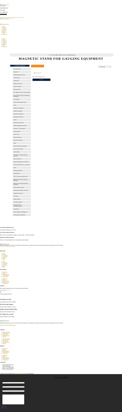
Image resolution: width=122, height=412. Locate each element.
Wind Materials (16, 173)
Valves (14, 167)
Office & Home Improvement (19, 102)
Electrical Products (17, 86)
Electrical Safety (17, 89)
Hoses (14, 105)
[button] (3, 14)
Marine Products (17, 199)
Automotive (15, 71)
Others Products (16, 131)
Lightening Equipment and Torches (21, 161)
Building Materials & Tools (19, 74)
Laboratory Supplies (17, 202)
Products (7, 17)
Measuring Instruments (18, 116)
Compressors (16, 80)
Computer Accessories (18, 193)
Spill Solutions (16, 151)
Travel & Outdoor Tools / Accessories (21, 164)
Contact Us (22, 17)
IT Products (15, 196)
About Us (4, 17)
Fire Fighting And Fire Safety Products (21, 92)
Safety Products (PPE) (18, 149)
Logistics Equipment (17, 111)
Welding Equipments (17, 170)
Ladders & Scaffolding (18, 108)
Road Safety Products (18, 140)
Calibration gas (16, 77)
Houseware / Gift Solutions (19, 128)
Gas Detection (16, 99)
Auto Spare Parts (17, 69)
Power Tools (16, 134)
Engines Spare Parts (17, 83)
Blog (19, 17)
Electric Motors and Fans (18, 187)
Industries (16, 17)
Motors (14, 119)
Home (1, 17)
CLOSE (4, 408)
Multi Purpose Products (18, 122)
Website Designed (21, 373)
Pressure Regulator (17, 137)
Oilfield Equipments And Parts (20, 125)
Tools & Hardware (17, 158)
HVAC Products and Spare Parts (20, 176)
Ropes (14, 143)
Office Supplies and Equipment (20, 211)
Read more (41, 79)
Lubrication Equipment (18, 113)
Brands (13, 17)
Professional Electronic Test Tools (20, 190)
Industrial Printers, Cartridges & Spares (17, 205)
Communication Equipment (19, 214)
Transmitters (16, 209)
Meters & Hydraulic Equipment (20, 146)
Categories (10, 17)
